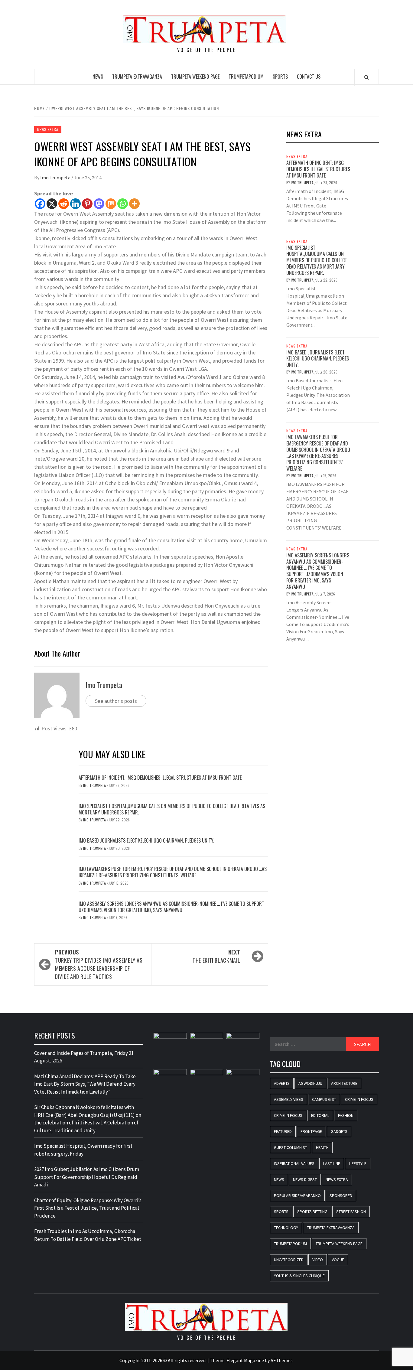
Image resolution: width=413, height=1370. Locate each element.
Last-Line (331, 1163)
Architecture (344, 1083)
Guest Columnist (290, 1147)
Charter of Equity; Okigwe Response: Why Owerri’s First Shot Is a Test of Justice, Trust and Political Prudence (87, 1208)
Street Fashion (351, 1211)
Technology (286, 1227)
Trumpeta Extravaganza (137, 76)
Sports (280, 76)
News (98, 76)
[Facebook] (40, 203)
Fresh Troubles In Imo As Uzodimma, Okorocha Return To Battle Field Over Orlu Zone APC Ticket (87, 1235)
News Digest (305, 1179)
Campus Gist (324, 1099)
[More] (134, 203)
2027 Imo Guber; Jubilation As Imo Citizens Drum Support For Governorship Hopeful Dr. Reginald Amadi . (86, 1177)
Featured (283, 1131)
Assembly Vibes (288, 1099)
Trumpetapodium (246, 76)
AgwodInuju (310, 1083)
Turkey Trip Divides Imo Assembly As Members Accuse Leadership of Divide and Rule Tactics (98, 964)
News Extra (47, 129)
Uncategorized (289, 1259)
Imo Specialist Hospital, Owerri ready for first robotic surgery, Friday (83, 1150)
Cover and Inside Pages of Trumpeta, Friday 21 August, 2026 (84, 1057)
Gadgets (339, 1131)
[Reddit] (63, 203)
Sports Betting (312, 1211)
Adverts (282, 1083)
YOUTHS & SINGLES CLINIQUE (299, 1275)
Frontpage (311, 1131)
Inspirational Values (294, 1163)
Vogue (338, 1259)
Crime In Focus (359, 1099)
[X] (52, 203)
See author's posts (116, 700)
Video (317, 1259)
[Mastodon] (99, 203)
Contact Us (308, 76)
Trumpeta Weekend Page (195, 76)
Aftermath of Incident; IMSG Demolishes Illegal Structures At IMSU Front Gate (161, 777)
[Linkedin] (75, 203)
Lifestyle (357, 1163)
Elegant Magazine (245, 1360)
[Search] (366, 77)
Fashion (345, 1115)
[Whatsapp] (122, 203)
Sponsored (341, 1195)
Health (322, 1147)
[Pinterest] (87, 203)
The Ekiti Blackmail (216, 956)
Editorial (320, 1115)
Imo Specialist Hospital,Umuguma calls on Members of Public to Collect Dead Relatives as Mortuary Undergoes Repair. (172, 809)
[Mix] (111, 203)
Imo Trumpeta (55, 178)
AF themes (282, 1360)
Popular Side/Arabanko (297, 1195)
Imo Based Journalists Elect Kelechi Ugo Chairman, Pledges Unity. (146, 840)
